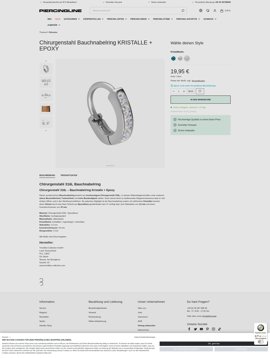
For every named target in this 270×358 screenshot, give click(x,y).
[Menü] (265, 324)
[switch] (261, 341)
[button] (6, 337)
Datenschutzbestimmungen (144, 337)
